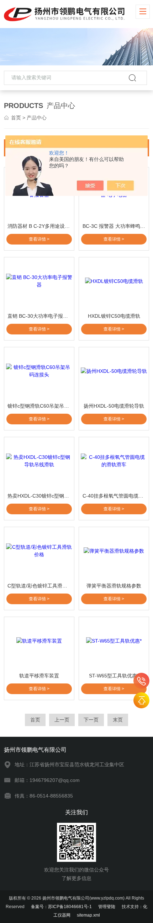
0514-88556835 (141, 681)
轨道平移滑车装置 (39, 675)
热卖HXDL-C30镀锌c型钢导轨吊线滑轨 (39, 496)
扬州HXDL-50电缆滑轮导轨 (114, 406)
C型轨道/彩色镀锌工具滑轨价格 (39, 586)
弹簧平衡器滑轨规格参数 (113, 586)
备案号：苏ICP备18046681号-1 (61, 906)
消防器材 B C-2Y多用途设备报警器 (39, 226)
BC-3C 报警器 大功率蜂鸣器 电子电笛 (115, 226)
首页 (16, 117)
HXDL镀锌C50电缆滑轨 (114, 316)
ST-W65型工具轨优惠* (114, 675)
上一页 (61, 720)
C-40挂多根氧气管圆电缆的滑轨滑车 (115, 496)
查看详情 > (39, 239)
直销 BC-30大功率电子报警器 (39, 316)
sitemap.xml (88, 915)
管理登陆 (106, 906)
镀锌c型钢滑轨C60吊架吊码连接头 (39, 406)
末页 (118, 720)
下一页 (91, 720)
